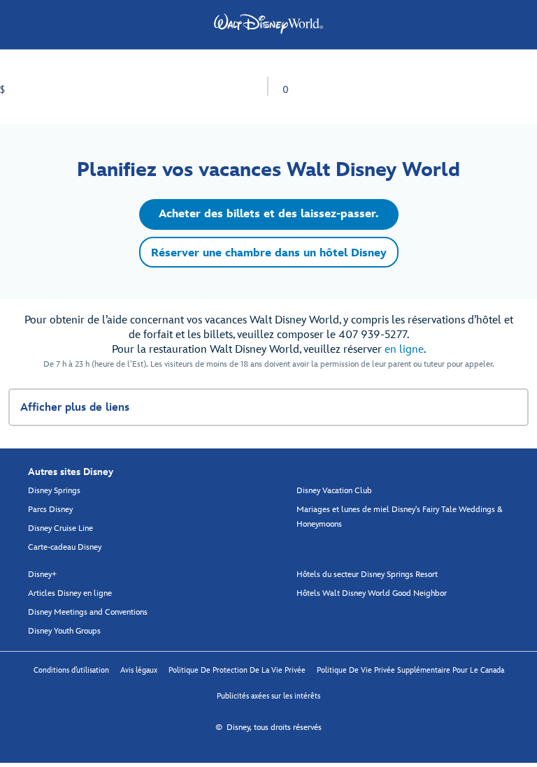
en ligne (404, 349)
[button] (269, 214)
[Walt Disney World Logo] (268, 24)
